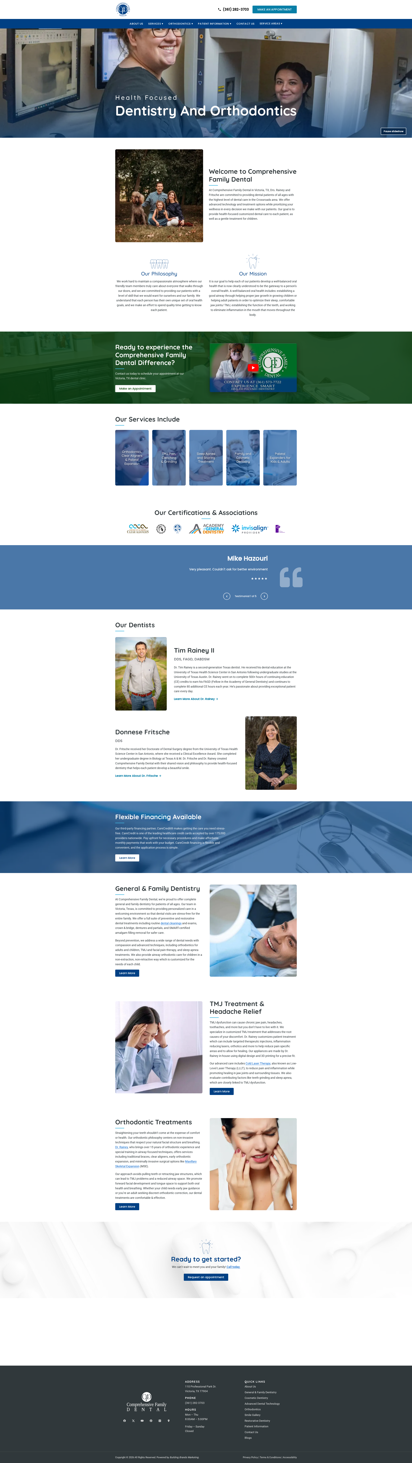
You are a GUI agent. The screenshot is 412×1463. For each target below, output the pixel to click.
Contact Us (245, 24)
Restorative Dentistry (257, 1420)
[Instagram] (159, 1420)
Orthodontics (180, 24)
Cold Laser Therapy (258, 1063)
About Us (136, 24)
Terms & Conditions (270, 1457)
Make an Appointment (275, 9)
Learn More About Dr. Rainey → (196, 699)
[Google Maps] (168, 1420)
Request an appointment (206, 1277)
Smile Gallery (252, 1415)
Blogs (248, 1437)
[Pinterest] (150, 1420)
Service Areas (271, 23)
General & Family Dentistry (260, 1392)
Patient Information (214, 24)
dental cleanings (171, 923)
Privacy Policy (250, 1457)
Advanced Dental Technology (262, 1403)
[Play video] (253, 367)
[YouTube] (142, 1420)
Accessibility (290, 1457)
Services (155, 24)
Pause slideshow (393, 131)
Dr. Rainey (121, 1147)
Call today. (233, 1267)
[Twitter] (133, 1420)
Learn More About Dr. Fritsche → (138, 776)
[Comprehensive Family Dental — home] (123, 9)
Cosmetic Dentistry (256, 1398)
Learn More (129, 858)
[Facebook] (124, 1420)
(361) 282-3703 (195, 1402)
